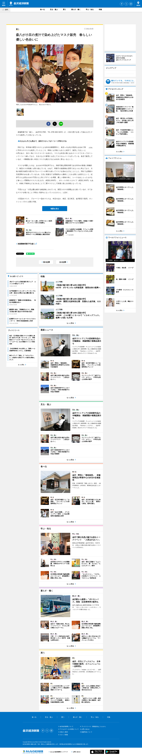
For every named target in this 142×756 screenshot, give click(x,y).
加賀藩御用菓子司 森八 (26, 244)
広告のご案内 (64, 732)
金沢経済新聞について (66, 726)
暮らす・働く (76, 9)
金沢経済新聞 (19, 4)
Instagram (131, 4)
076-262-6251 (56, 132)
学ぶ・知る (90, 9)
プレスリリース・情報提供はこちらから (93, 726)
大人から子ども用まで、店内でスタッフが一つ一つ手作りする (43, 141)
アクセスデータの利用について (69, 729)
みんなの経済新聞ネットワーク (33, 751)
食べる (42, 9)
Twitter (126, 4)
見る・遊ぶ (54, 9)
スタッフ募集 (64, 734)
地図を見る (55, 209)
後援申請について (86, 732)
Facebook (121, 4)
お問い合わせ (85, 729)
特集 (100, 9)
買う (64, 9)
